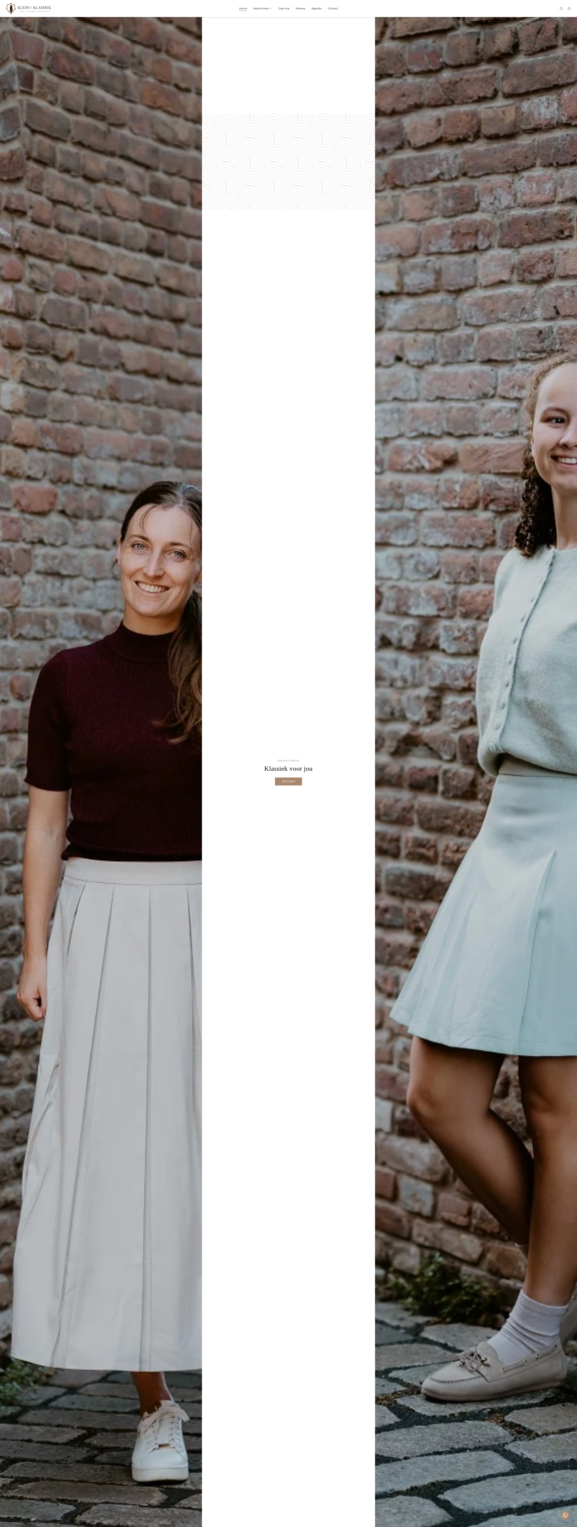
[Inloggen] (553, 8)
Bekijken (288, 781)
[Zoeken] (561, 8)
